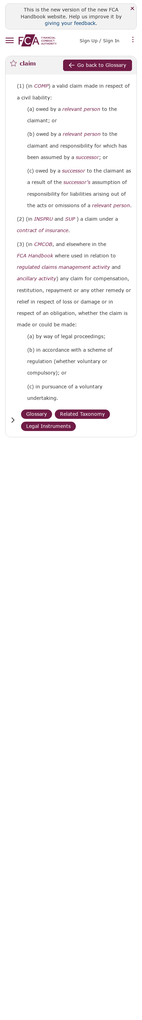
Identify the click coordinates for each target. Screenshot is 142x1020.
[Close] (132, 9)
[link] (37, 40)
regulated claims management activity (63, 267)
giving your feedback (70, 23)
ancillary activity (36, 278)
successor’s (76, 182)
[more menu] (133, 40)
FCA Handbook (35, 255)
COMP (41, 85)
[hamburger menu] (9, 40)
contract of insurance (42, 230)
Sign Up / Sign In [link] (99, 40)
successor (87, 157)
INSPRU (43, 219)
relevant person (81, 109)
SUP (70, 219)
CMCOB (43, 244)
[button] (13, 420)
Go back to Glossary (101, 65)
